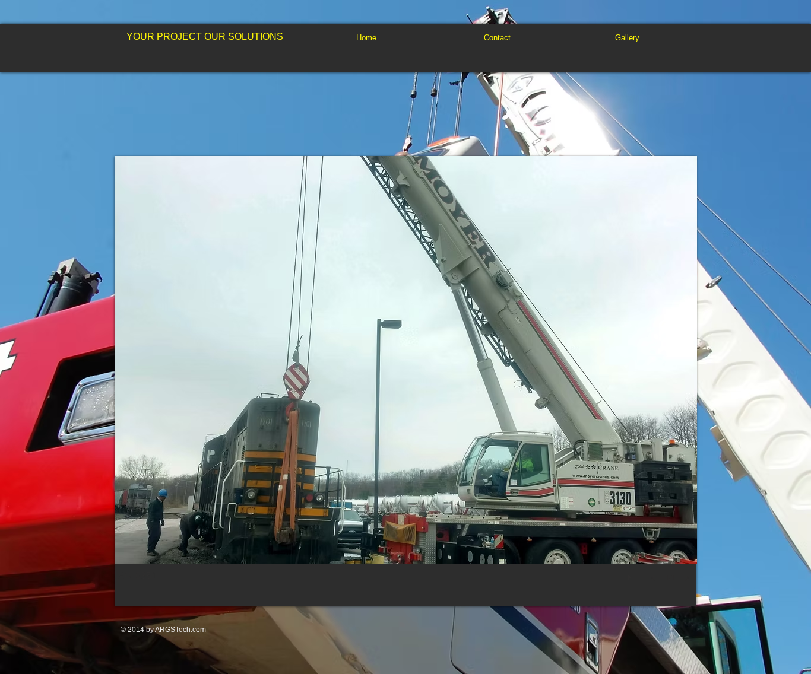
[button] (406, 381)
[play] (631, 574)
